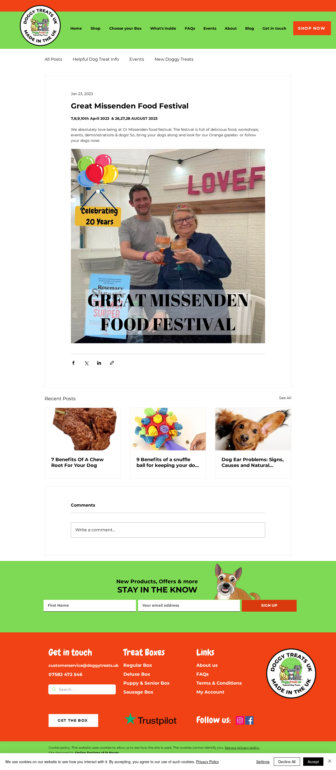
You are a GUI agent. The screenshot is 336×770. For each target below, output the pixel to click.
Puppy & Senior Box (146, 683)
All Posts (53, 59)
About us (207, 665)
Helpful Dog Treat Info (96, 59)
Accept (313, 761)
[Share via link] (111, 362)
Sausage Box (138, 692)
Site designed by (84, 753)
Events (136, 59)
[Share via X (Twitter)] (86, 362)
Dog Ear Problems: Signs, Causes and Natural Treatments (253, 462)
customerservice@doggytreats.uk (84, 665)
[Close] (330, 761)
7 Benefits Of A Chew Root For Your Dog (77, 462)
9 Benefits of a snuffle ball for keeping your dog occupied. (167, 462)
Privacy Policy (207, 761)
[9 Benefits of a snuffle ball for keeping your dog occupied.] (168, 429)
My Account (210, 692)
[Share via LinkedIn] (99, 362)
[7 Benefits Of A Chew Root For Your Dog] (83, 429)
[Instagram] (240, 720)
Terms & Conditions (219, 683)
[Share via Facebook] (73, 362)
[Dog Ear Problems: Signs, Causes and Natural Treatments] (253, 429)
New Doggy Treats (174, 59)
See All (285, 398)
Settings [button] (263, 761)
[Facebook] (249, 720)
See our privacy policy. (242, 748)
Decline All (287, 761)
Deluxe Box (136, 674)
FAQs (202, 674)
